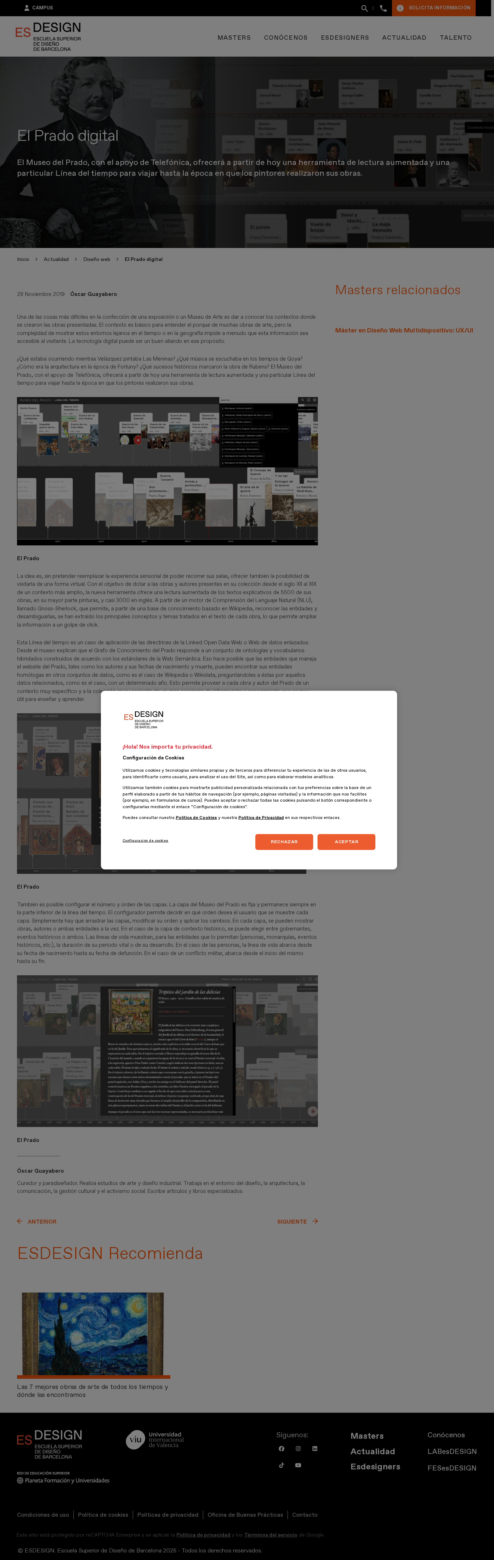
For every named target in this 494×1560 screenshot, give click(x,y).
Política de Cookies (196, 817)
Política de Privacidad (261, 817)
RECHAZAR (284, 842)
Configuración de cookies (146, 840)
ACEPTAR (346, 842)
